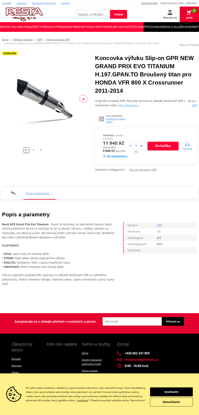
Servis (85, 353)
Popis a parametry (37, 193)
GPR (40, 39)
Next (83, 99)
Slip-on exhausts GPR (58, 39)
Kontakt (6, 3)
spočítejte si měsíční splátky (116, 120)
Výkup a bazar (90, 370)
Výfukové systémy (23, 39)
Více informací (128, 105)
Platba (15, 372)
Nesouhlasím (171, 402)
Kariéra (65, 3)
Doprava (22, 3)
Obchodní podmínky (44, 3)
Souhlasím (82, 400)
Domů (5, 39)
